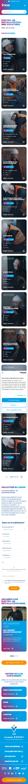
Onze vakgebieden (12, 746)
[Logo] (5, 5)
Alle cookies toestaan (14, 400)
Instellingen (20, 395)
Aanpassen (13, 405)
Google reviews (18, 739)
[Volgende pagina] (21, 476)
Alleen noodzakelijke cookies (14, 410)
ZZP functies (10, 756)
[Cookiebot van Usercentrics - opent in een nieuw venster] (20, 373)
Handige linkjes (11, 761)
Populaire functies (13, 751)
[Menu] (25, 5)
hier (18, 387)
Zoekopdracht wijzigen (14, 780)
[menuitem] (14, 12)
